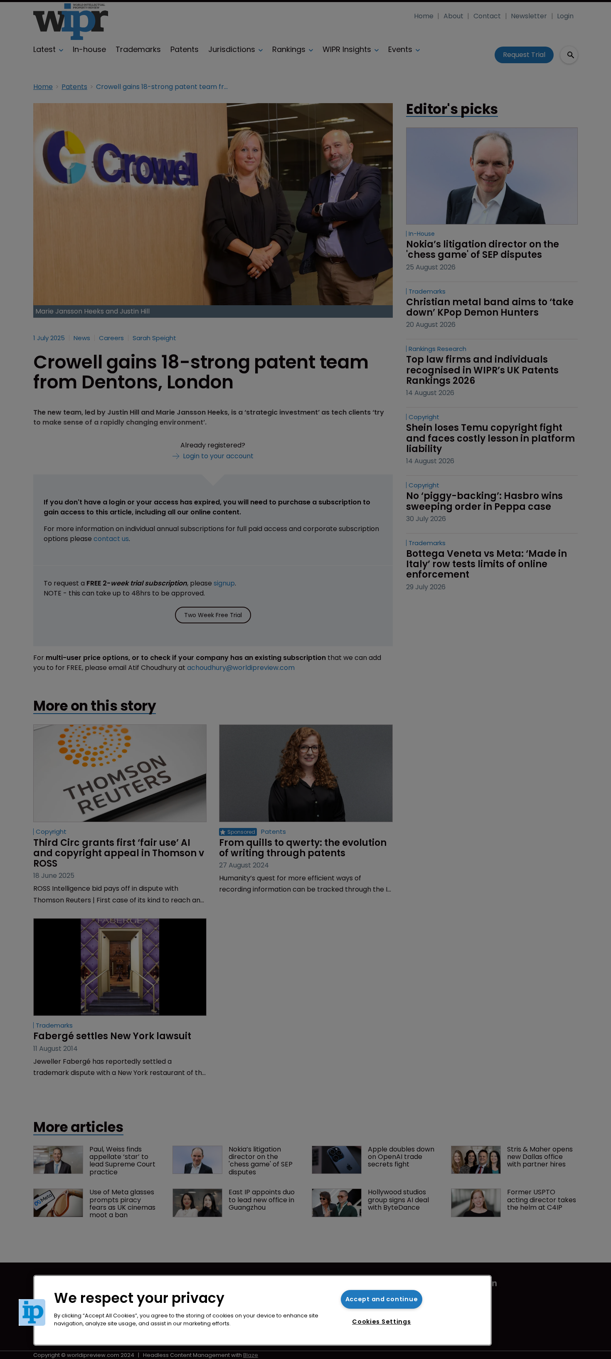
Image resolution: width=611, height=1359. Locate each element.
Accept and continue (381, 1299)
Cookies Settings (381, 1321)
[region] (262, 1310)
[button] (32, 1312)
